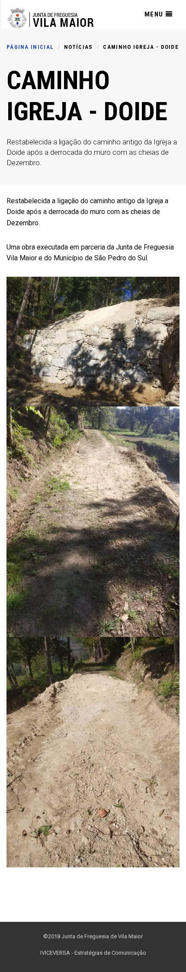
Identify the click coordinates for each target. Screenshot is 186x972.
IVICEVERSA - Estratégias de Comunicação (93, 953)
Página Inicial (30, 47)
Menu (154, 14)
